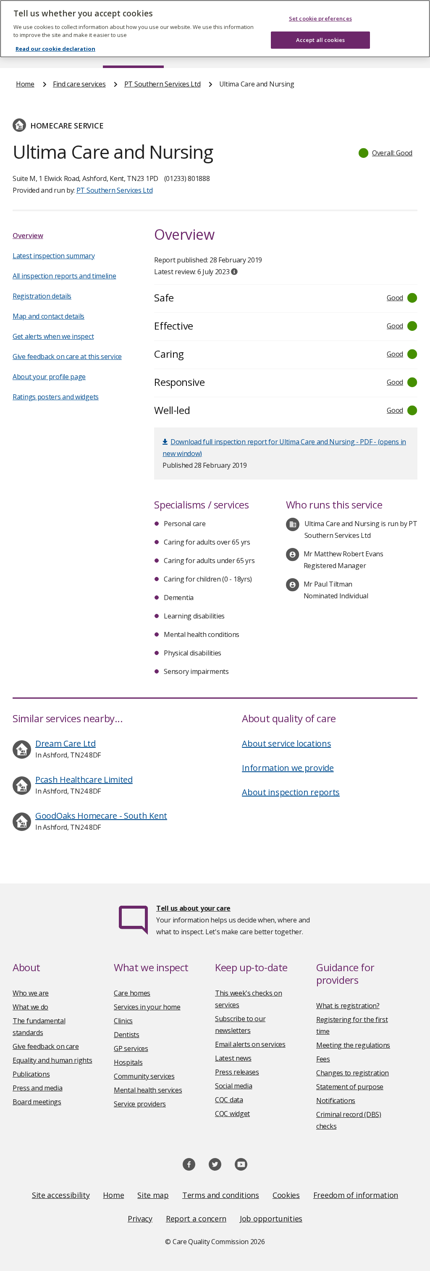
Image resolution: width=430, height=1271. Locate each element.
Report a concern (196, 1218)
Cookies (286, 1195)
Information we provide (287, 767)
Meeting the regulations (353, 1045)
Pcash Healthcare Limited (84, 779)
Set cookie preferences (320, 18)
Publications (31, 1074)
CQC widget (232, 1113)
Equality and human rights (52, 1060)
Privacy (140, 1218)
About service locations (286, 743)
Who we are (31, 993)
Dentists (126, 1034)
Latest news (233, 1058)
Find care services (79, 84)
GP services (131, 1048)
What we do (30, 1007)
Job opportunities (271, 1218)
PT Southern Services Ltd (162, 84)
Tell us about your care (193, 908)
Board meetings (37, 1101)
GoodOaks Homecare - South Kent (101, 815)
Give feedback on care (46, 1046)
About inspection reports (291, 792)
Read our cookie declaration (55, 48)
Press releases (237, 1072)
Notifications (335, 1100)
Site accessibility (61, 1195)
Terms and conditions (220, 1195)
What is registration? (348, 1005)
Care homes (132, 993)
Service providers (140, 1104)
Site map (153, 1195)
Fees (323, 1059)
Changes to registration (352, 1072)
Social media (233, 1085)
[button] (385, 153)
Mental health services (148, 1090)
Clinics (123, 1020)
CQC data (229, 1099)
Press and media (38, 1088)
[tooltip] (234, 271)
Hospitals (128, 1062)
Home (25, 84)
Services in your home (147, 1007)
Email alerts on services (250, 1044)
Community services (144, 1076)
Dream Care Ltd (65, 743)
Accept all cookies (320, 40)
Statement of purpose (349, 1086)
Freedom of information (355, 1195)
